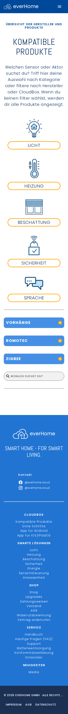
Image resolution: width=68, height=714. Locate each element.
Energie (34, 568)
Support (34, 644)
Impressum (14, 704)
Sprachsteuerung (34, 573)
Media (34, 672)
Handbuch (34, 634)
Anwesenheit (34, 577)
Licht (34, 550)
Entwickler (34, 657)
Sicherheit (34, 564)
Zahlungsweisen (34, 601)
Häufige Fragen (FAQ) (34, 639)
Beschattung (34, 559)
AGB (34, 610)
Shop (33, 592)
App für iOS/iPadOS (34, 535)
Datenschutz (45, 704)
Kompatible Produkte (34, 521)
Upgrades (34, 597)
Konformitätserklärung (34, 653)
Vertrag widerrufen (34, 620)
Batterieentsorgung (34, 648)
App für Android (34, 531)
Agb (28, 704)
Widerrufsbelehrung (34, 615)
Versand (34, 606)
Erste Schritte (34, 526)
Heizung (34, 554)
